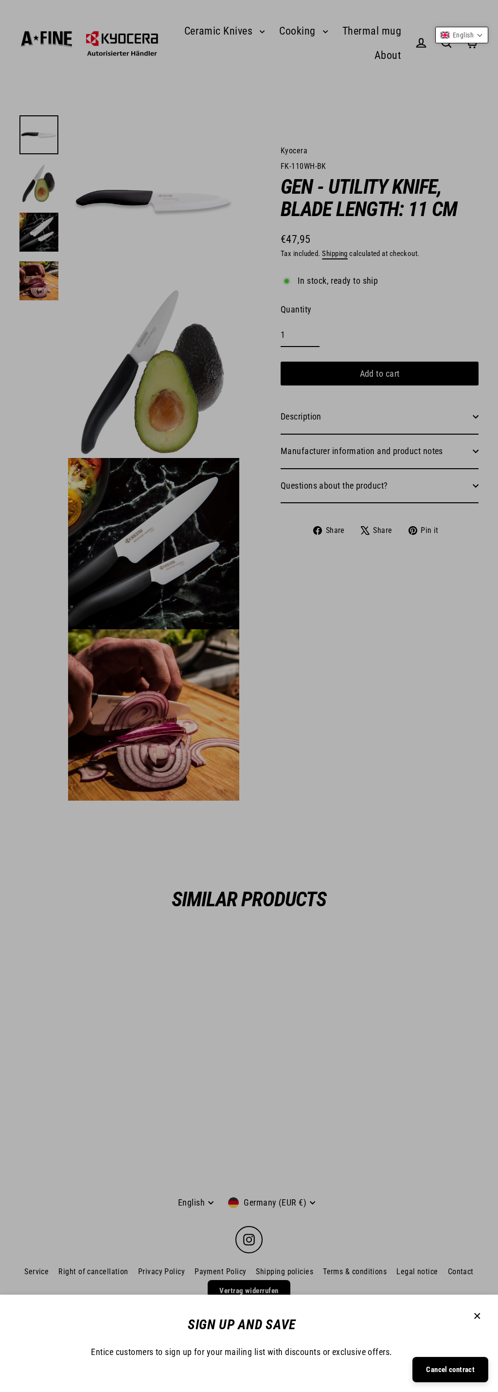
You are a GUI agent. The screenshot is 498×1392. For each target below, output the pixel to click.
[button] (462, 35)
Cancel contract (450, 1369)
